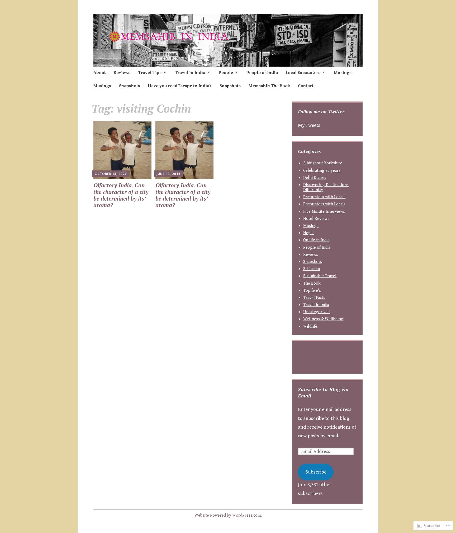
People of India (262, 72)
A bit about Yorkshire (322, 163)
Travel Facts (314, 297)
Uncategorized (316, 311)
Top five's (312, 290)
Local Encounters (303, 72)
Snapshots (129, 86)
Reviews (122, 72)
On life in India (316, 240)
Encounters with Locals (324, 197)
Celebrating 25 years (321, 170)
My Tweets (309, 125)
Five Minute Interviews (324, 211)
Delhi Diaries (314, 177)
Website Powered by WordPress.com (227, 515)
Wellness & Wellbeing (323, 319)
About (99, 72)
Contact (306, 86)
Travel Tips (150, 72)
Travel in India (190, 72)
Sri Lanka (311, 268)
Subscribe (315, 472)
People (226, 72)
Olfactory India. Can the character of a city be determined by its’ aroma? (120, 195)
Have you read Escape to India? (180, 86)
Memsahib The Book (269, 86)
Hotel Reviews (316, 218)
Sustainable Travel (319, 276)
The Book (312, 283)
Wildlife (310, 326)
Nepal (308, 232)
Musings (343, 72)
